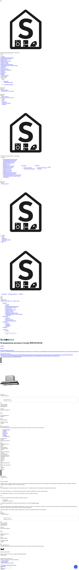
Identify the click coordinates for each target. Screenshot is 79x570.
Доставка (5, 435)
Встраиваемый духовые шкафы (52, 355)
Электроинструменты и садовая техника (64, 351)
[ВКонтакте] (1, 339)
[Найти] (1, 55)
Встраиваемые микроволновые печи (33, 354)
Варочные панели (42, 355)
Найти (2, 568)
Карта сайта (2, 566)
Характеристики (6, 429)
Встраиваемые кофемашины (19, 354)
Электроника (76, 351)
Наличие (5, 430)
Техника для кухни (39, 351)
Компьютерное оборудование (49, 351)
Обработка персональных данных (9, 565)
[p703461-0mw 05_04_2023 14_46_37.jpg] (9, 389)
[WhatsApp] (10, 339)
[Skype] (11, 339)
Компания (7, 324)
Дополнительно (6, 436)
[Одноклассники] (3, 339)
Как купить (7, 318)
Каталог (7, 305)
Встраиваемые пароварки (61, 354)
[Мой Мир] (4, 339)
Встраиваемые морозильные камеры (48, 354)
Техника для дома (31, 351)
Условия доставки (35, 503)
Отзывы (4, 431)
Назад (8, 304)
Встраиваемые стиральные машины (18, 355)
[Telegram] (13, 339)
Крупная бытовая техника (22, 351)
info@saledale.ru (4, 90)
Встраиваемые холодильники (32, 355)
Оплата (4, 434)
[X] (6, 339)
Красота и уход (3, 351)
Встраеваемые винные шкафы (6, 354)
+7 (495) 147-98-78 (5, 75)
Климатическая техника (12, 351)
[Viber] (8, 339)
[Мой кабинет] (1, 295)
